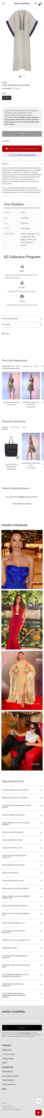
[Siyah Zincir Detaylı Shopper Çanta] (11, 446)
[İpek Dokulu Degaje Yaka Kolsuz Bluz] (31, 385)
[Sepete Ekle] (17, 457)
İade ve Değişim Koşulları (10, 1076)
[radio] (6, 98)
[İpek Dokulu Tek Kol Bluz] (11, 385)
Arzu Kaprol (10, 1106)
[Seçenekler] (17, 396)
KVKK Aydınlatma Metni (25, 1033)
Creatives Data (12, 1108)
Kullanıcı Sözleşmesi (9, 1084)
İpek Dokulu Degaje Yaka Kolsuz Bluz (31, 403)
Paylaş (7, 334)
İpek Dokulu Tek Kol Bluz (11, 402)
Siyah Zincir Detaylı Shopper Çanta (11, 465)
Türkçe (3, 1103)
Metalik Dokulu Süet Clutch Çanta (31, 464)
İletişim (4, 1062)
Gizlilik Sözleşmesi (8, 1080)
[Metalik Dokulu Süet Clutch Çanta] (31, 446)
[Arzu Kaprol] (22, 3)
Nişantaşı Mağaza (8, 1058)
